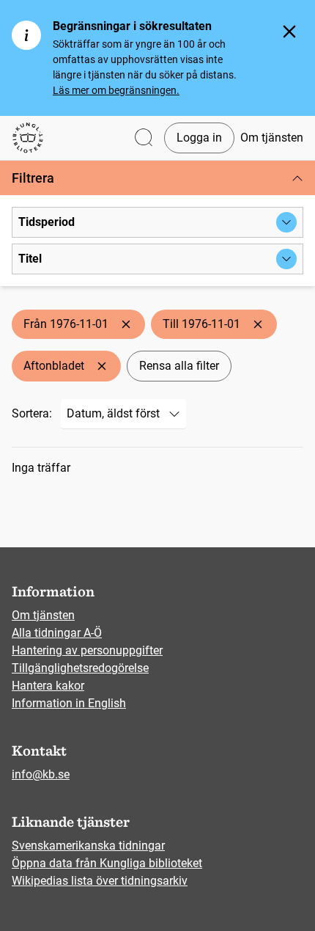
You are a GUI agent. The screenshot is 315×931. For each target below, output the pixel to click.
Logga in (199, 138)
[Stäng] (289, 31)
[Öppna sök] (143, 138)
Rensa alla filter (179, 366)
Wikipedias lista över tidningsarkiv (100, 881)
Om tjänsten (271, 138)
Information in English (69, 703)
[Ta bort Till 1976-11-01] (258, 324)
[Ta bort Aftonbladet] (102, 366)
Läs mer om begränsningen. (116, 90)
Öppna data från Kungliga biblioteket (107, 863)
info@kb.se (41, 774)
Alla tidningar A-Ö (57, 633)
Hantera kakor (48, 686)
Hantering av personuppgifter (87, 650)
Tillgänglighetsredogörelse (80, 668)
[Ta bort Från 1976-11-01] (126, 324)
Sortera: (32, 413)
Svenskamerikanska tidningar (88, 845)
